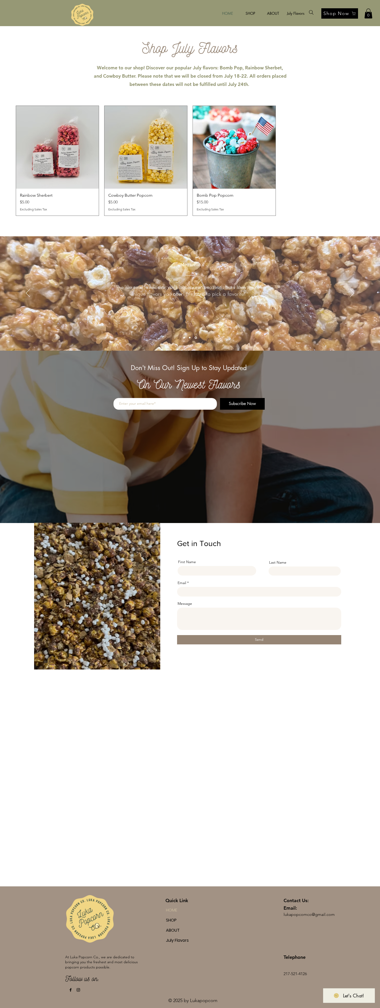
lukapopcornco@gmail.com (309, 914)
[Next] (352, 293)
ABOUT (173, 930)
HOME (171, 910)
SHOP (171, 920)
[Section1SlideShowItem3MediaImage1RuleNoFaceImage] (196, 337)
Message (185, 603)
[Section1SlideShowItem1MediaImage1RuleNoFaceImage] (184, 338)
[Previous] (28, 293)
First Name (187, 562)
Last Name (277, 562)
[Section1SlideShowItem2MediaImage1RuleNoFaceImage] (190, 338)
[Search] (311, 12)
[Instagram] (78, 990)
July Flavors (177, 940)
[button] (368, 13)
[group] (190, 160)
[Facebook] (70, 990)
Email (182, 583)
